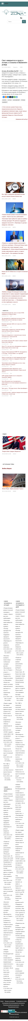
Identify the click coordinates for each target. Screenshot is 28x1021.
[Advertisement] (14, 40)
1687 (11, 379)
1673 (11, 390)
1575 (11, 316)
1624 (11, 366)
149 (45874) (7, 838)
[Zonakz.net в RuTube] (21, 18)
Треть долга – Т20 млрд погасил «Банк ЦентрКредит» (14, 388)
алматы (4, 100)
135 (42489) (7, 946)
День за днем (7, 651)
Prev (4, 443)
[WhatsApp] (14, 97)
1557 (11, 349)
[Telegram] (17, 97)
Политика (6, 759)
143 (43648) (7, 779)
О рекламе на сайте (21, 1001)
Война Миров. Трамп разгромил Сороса (12, 488)
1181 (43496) (19, 700)
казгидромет (16, 100)
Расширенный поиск (13, 1007)
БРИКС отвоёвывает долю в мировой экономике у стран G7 (19, 973)
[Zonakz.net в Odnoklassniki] (17, 18)
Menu (6, 3)
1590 (11, 327)
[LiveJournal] (12, 97)
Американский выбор (21, 119)
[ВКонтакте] (4, 97)
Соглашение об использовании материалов (13, 1003)
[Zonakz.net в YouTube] (13, 18)
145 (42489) (7, 700)
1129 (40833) (19, 781)
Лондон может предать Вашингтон (11, 451)
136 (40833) (7, 899)
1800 (11, 338)
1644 (11, 373)
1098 (21, 67)
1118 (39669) (19, 966)
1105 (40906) (19, 983)
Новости (15, 67)
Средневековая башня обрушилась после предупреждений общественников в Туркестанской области (14, 370)
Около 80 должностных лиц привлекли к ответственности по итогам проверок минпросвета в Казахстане (14, 383)
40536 (14, 304)
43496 (14, 255)
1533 (11, 360)
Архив (1, 1001)
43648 (14, 198)
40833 (14, 276)
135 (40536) (7, 992)
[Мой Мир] (8, 97)
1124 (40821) (19, 872)
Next (24, 443)
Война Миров (7, 468)
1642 (11, 321)
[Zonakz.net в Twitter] (8, 18)
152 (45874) (7, 652)
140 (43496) (7, 884)
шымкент (4, 102)
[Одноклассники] (6, 97)
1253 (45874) (19, 654)
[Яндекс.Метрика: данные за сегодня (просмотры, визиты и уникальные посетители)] (14, 1014)
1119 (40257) (19, 920)
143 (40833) (7, 760)
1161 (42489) (19, 766)
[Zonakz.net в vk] (19, 18)
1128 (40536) (19, 827)
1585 (11, 395)
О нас (22, 1005)
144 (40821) (7, 746)
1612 (11, 386)
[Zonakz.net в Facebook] (10, 18)
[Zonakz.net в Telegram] (15, 18)
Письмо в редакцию (10, 1001)
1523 (11, 332)
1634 (11, 355)
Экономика (7, 778)
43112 (14, 453)
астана (10, 100)
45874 (14, 227)
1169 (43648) (19, 719)
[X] (10, 97)
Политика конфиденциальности (11, 1005)
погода (23, 100)
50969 (14, 491)
